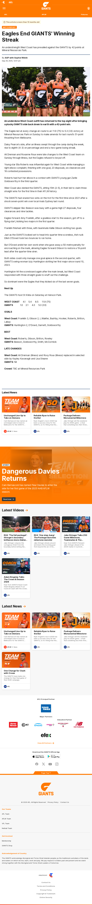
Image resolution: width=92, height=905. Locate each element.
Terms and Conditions (46, 886)
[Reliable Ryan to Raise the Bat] (46, 415)
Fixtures (84, 14)
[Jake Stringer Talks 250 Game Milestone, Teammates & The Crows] (76, 536)
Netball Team (7, 828)
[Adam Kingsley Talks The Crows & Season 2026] (16, 578)
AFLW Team (6, 819)
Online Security (46, 897)
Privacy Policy (53, 802)
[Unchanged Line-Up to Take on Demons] (16, 415)
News (15, 431)
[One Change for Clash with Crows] (16, 670)
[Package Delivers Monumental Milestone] (76, 415)
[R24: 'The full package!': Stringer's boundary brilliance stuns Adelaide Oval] (16, 536)
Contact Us (64, 802)
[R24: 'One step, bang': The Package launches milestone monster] (46, 536)
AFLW (44, 14)
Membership (6, 841)
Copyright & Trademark (45, 893)
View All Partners (44, 743)
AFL (5, 14)
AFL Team (5, 814)
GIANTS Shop (7, 846)
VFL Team (5, 823)
